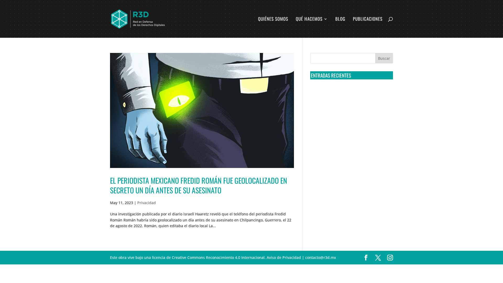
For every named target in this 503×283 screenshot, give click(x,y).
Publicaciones (367, 19)
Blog (340, 19)
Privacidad (146, 202)
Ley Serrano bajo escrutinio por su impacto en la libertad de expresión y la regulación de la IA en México (350, 151)
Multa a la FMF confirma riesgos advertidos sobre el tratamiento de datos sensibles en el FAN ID (350, 112)
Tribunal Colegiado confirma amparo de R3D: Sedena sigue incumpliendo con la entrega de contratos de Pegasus (350, 93)
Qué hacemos (309, 19)
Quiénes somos (273, 19)
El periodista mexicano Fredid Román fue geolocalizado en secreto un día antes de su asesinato (198, 185)
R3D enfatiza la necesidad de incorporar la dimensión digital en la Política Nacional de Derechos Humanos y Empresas (348, 171)
